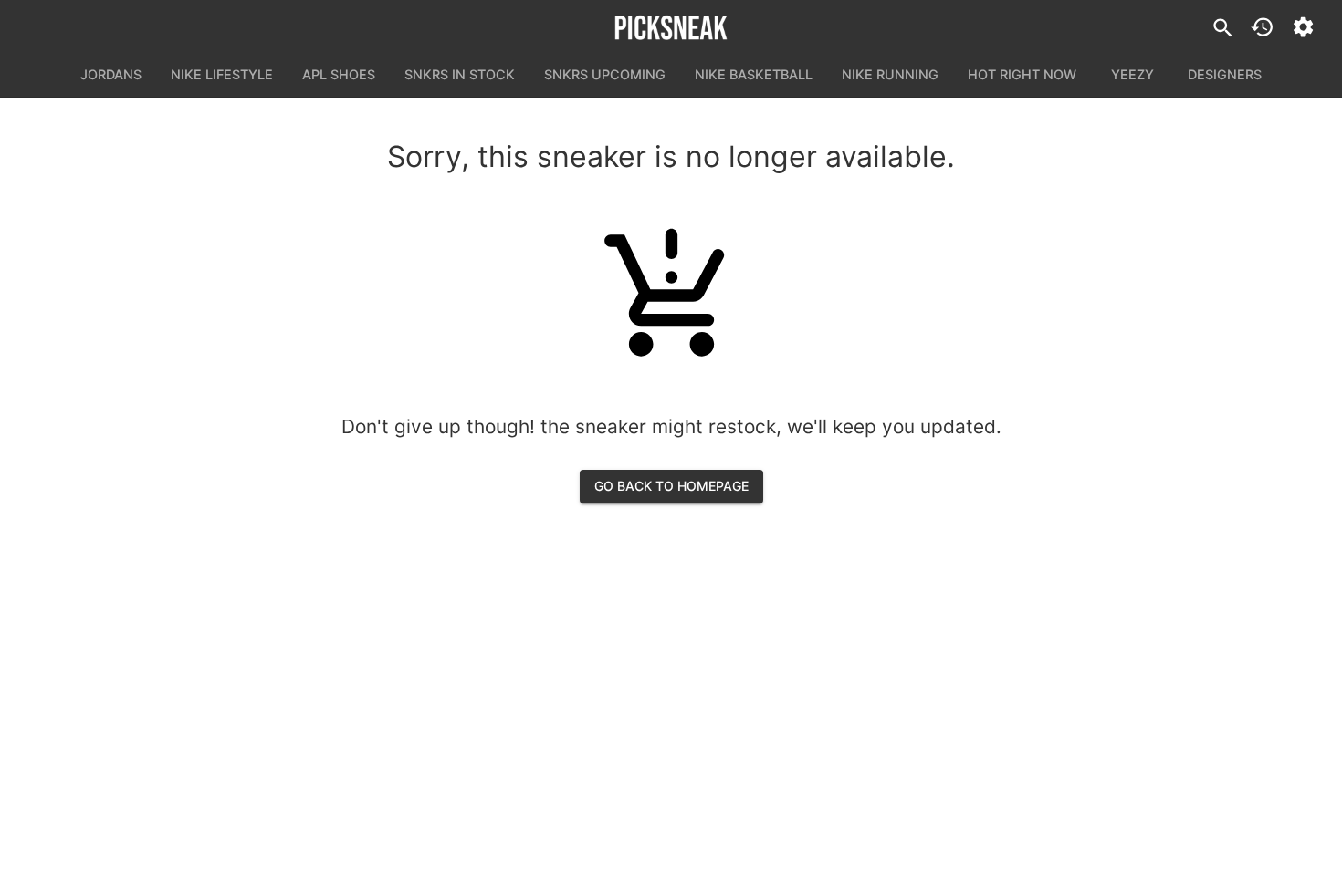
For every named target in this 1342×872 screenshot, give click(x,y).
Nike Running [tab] (890, 74)
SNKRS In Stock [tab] (459, 74)
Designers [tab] (1225, 74)
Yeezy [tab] (1132, 74)
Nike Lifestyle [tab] (222, 74)
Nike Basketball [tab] (754, 74)
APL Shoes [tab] (338, 74)
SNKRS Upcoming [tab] (605, 74)
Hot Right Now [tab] (1022, 74)
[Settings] (1303, 27)
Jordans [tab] (111, 74)
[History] (1262, 27)
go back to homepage (671, 485)
